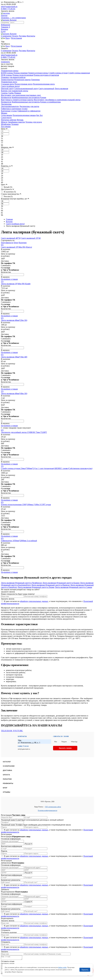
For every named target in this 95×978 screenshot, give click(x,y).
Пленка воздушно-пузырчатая (46, 75)
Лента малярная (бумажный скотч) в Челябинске (21, 583)
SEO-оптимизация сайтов (53, 807)
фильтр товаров (7, 66)
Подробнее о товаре (9, 279)
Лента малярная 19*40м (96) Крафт (16, 284)
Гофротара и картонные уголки (14, 109)
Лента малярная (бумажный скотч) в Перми (36, 587)
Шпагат (4, 122)
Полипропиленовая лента (44, 84)
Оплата (15, 36)
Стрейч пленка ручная (58, 73)
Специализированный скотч (26, 88)
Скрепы (4, 93)
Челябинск (5, 44)
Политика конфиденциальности (47, 810)
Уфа (2, 42)
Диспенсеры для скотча (29, 106)
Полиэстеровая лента (23, 84)
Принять (85, 970)
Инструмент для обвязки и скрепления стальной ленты (57, 100)
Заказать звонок (7, 11)
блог (5, 788)
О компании (6, 36)
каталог (7, 762)
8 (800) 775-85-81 (8, 9)
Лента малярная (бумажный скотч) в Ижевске (50, 585)
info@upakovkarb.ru (9, 6)
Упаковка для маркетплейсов (13, 77)
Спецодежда (6, 117)
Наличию (23, 243)
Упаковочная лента (9, 82)
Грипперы (35, 80)
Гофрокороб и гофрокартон (28, 111)
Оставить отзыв (7, 961)
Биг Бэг (39, 115)
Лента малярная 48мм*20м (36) (14, 320)
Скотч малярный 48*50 (11, 238)
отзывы (6, 792)
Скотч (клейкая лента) (10, 86)
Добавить (5, 889)
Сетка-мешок (6, 115)
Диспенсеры (6, 104)
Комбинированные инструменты (26, 97)
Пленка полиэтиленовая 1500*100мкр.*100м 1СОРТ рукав (26, 504)
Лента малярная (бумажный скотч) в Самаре (73, 587)
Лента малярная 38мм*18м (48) (14, 357)
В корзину (5, 277)
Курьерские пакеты (22, 80)
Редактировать (7, 918)
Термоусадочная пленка (38, 73)
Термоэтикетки (7, 80)
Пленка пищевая (20, 73)
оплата (6, 775)
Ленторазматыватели (10, 106)
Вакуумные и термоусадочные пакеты (17, 100)
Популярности (7, 243)
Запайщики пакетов (16, 122)
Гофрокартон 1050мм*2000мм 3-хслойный (19, 541)
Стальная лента (7, 84)
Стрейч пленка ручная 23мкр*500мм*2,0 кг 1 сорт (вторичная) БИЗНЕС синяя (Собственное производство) (46, 468)
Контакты (31, 36)
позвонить (5, 62)
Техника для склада (33, 122)
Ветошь (20, 120)
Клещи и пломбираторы (50, 102)
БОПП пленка (7, 73)
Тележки (15, 124)
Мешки (4, 113)
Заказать (4, 951)
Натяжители (6, 97)
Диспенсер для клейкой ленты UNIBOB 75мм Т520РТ (24, 432)
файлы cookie (62, 967)
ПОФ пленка (6, 75)
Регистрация (16, 38)
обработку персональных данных (34, 601)
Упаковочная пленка (9, 71)
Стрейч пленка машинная (79, 73)
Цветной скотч (7, 88)
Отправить (5, 930)
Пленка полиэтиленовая (22, 75)
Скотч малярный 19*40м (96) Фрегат (16, 247)
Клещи (43, 97)
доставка (7, 770)
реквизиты (8, 783)
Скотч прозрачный (46, 88)
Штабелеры (6, 124)
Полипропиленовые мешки (24, 115)
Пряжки (17, 93)
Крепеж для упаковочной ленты (14, 91)
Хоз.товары (6, 126)
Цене (16, 243)
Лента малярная (61, 88)
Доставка (22, 36)
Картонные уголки (9, 111)
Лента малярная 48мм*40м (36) (14, 393)
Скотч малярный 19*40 (31, 238)
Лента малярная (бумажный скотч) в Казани (61, 583)
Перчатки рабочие (8, 120)
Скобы (11, 93)
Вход (7, 38)
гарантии (7, 779)
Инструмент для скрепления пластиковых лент (21, 95)
